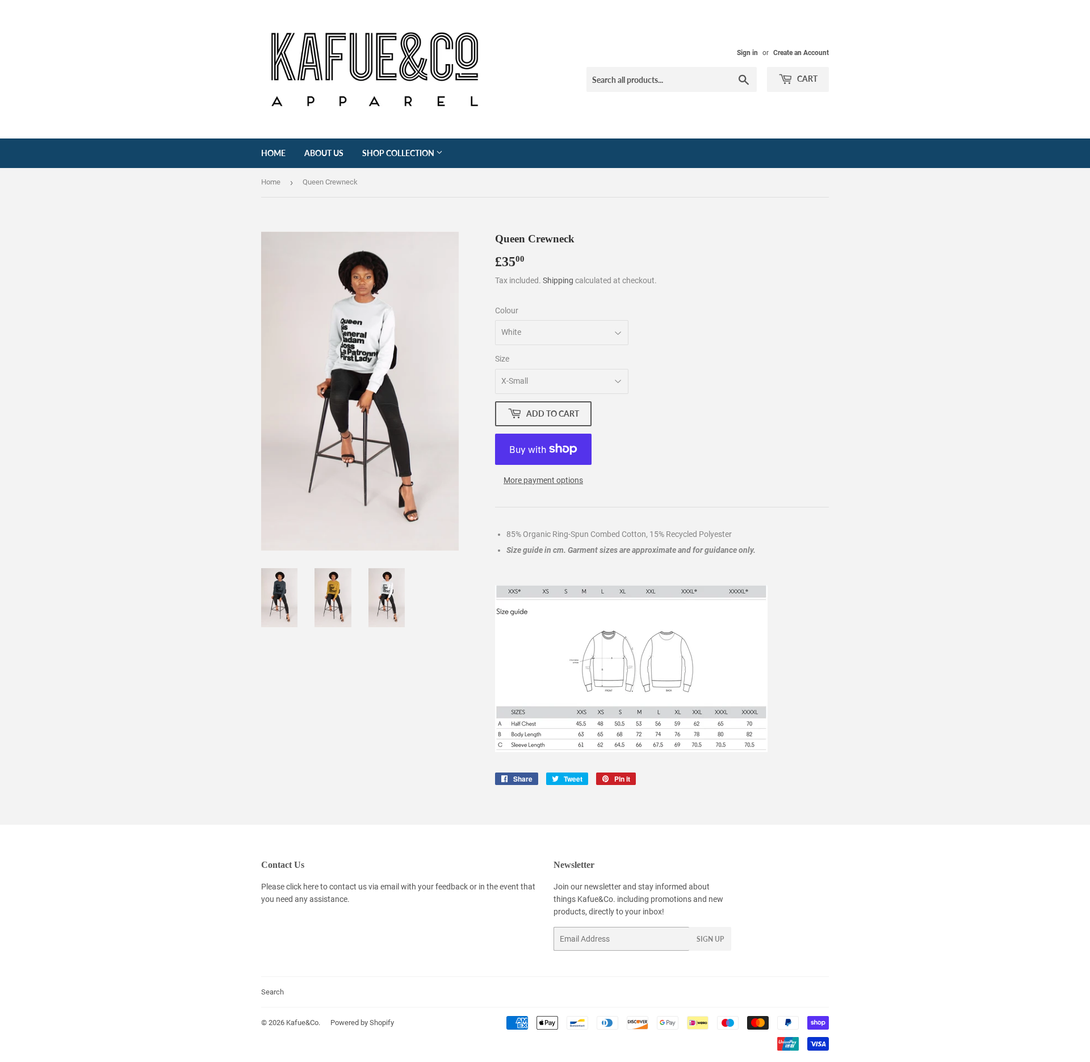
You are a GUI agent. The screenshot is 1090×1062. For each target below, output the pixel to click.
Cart (806, 78)
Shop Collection (399, 153)
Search (272, 992)
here (310, 886)
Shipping (558, 280)
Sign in (747, 53)
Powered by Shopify (362, 1022)
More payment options (543, 480)
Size (502, 358)
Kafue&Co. (303, 1022)
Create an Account (801, 53)
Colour (506, 310)
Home (273, 153)
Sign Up (710, 939)
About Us (323, 153)
